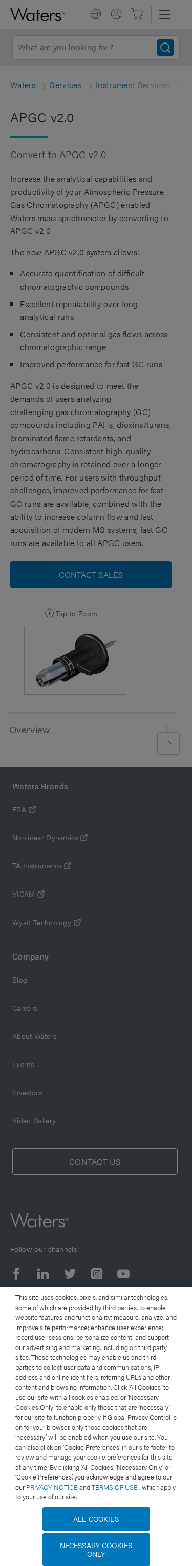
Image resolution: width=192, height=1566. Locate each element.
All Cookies (96, 1519)
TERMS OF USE (115, 1487)
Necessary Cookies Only (96, 1549)
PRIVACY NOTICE (52, 1487)
